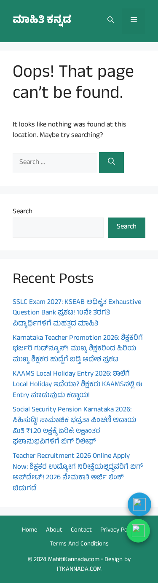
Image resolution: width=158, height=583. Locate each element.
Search (22, 212)
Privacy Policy (118, 530)
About (54, 530)
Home (29, 530)
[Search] (111, 162)
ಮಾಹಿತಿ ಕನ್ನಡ (42, 21)
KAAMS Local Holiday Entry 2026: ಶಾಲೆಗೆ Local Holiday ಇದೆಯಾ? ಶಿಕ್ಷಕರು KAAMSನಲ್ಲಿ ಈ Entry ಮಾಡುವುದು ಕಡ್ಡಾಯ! (77, 385)
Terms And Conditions (79, 544)
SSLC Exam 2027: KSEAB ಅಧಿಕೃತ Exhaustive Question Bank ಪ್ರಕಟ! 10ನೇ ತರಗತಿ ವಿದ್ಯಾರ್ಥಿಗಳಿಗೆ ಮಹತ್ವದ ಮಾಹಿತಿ (77, 313)
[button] (110, 21)
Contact (81, 530)
